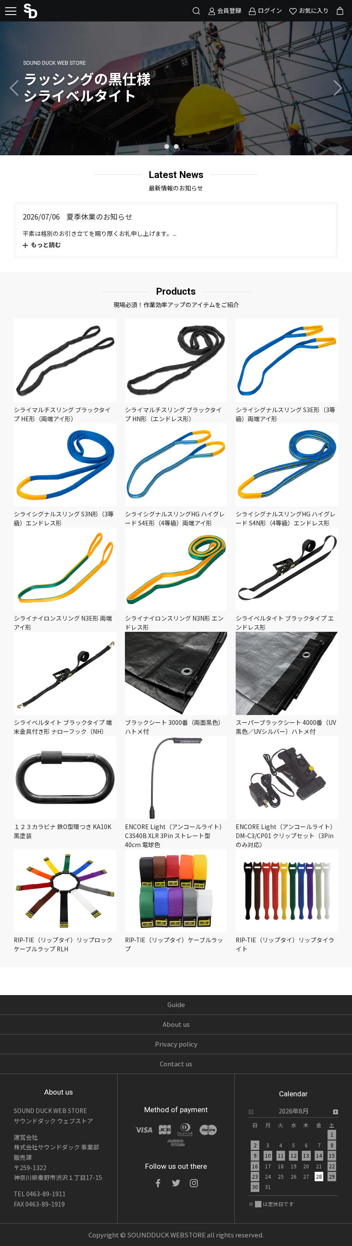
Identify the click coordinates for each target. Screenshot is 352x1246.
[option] (176, 88)
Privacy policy (176, 1043)
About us (176, 1024)
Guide (176, 1004)
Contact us (176, 1063)
